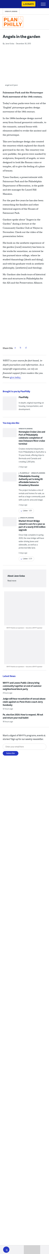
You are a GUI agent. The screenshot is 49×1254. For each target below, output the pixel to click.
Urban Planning (11, 11)
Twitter (20, 347)
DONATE (29, 4)
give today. (15, 377)
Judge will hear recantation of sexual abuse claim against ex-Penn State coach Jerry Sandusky (24, 701)
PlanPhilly (23, 397)
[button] (6, 1250)
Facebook (15, 347)
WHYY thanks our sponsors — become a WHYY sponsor (24, 628)
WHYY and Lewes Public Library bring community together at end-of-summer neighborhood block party (22, 686)
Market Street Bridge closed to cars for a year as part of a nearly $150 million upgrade (32, 525)
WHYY (10, 4)
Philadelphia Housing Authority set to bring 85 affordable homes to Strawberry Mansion (31, 481)
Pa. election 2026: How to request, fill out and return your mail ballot (23, 716)
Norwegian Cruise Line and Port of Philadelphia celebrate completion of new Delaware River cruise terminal (32, 437)
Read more (11, 580)
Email (26, 347)
